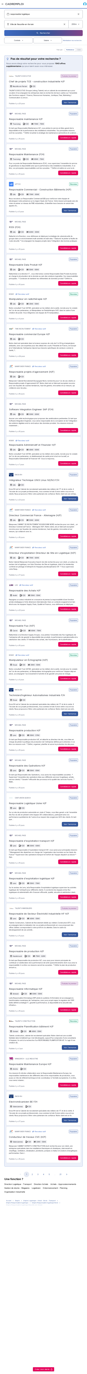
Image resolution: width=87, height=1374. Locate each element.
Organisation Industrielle (14, 1192)
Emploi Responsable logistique (17, 1203)
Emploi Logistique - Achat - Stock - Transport (39, 1200)
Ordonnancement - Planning (55, 1188)
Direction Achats (41, 1184)
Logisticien (36, 1188)
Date (79, 50)
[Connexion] (85, 4)
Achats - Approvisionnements (63, 1184)
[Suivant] (66, 1174)
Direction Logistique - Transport (18, 1184)
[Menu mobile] (2, 4)
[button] (78, 14)
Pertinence (70, 50)
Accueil (8, 1200)
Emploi (17, 1200)
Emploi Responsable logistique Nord (45, 1203)
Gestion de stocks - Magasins (16, 1188)
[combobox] (43, 14)
